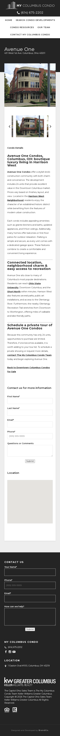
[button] (30, 498)
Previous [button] (9, 126)
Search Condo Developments (35, 20)
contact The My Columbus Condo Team (29, 355)
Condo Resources (22, 27)
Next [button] (50, 126)
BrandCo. (44, 730)
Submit (30, 461)
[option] (30, 85)
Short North (14, 291)
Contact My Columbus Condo (30, 34)
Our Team (43, 27)
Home (8, 20)
